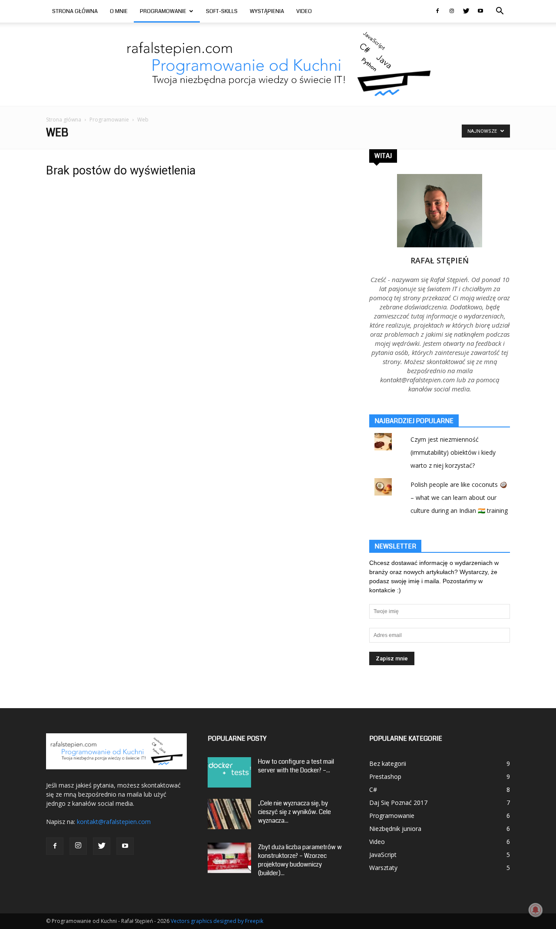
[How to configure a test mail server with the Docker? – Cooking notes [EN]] (229, 772)
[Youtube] (480, 11)
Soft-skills (222, 11)
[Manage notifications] (536, 910)
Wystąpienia (267, 11)
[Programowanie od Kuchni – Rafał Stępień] (278, 64)
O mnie (119, 11)
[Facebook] (437, 11)
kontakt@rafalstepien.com (114, 821)
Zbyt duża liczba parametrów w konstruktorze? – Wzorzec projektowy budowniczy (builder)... (300, 860)
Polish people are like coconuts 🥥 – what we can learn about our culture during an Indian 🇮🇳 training (459, 497)
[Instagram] (451, 11)
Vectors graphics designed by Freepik (217, 921)
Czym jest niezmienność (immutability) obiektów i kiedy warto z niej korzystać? (453, 452)
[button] (499, 12)
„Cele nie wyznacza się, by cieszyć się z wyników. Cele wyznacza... (294, 812)
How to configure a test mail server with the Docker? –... (296, 766)
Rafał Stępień (439, 260)
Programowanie (163, 11)
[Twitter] (466, 11)
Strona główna (63, 119)
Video (304, 11)
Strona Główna (75, 11)
